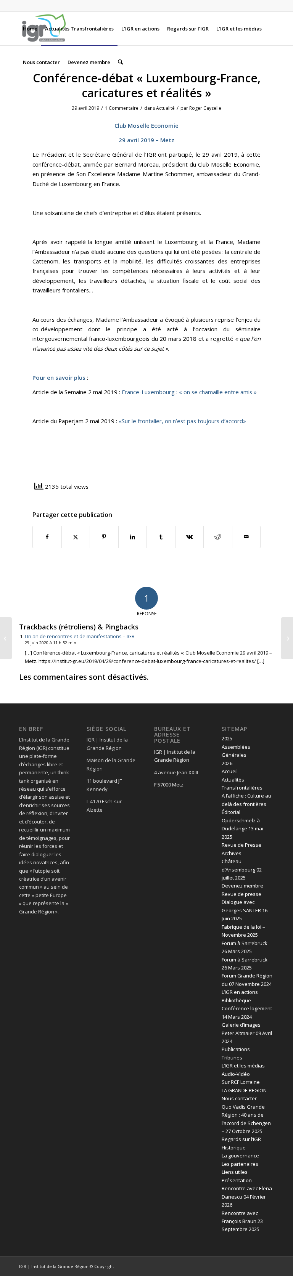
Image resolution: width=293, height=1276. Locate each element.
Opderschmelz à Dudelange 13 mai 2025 (242, 828)
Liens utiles (235, 1171)
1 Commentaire (121, 108)
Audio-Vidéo (236, 1074)
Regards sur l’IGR (241, 1139)
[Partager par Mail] (246, 536)
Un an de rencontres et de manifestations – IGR (80, 636)
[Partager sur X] (76, 536)
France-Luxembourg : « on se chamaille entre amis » (189, 392)
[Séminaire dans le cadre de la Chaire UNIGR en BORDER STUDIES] (6, 638)
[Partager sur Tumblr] (161, 536)
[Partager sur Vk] (189, 536)
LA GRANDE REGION (244, 1090)
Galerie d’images (241, 1024)
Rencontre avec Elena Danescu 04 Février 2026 (247, 1196)
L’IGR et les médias (243, 1065)
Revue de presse (241, 894)
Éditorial (231, 812)
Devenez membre (242, 885)
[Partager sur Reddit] (218, 536)
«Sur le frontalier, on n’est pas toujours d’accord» (182, 421)
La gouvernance (240, 1155)
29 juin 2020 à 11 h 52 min (50, 642)
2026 (227, 763)
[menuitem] (30, 28)
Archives (231, 853)
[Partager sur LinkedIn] (133, 536)
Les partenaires (240, 1163)
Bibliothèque (236, 1000)
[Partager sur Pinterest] (104, 536)
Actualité (165, 108)
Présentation (237, 1180)
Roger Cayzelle (205, 108)
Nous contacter (239, 1098)
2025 (227, 738)
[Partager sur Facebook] (47, 536)
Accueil (230, 771)
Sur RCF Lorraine (241, 1082)
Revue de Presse (241, 844)
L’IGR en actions (240, 992)
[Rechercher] (120, 62)
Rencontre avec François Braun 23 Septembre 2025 (242, 1221)
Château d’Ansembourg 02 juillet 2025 (242, 869)
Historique (234, 1147)
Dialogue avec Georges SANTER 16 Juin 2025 (244, 910)
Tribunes (232, 1057)
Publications (236, 1049)
